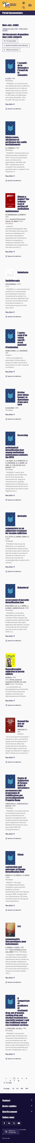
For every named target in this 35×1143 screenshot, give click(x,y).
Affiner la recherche (12, 50)
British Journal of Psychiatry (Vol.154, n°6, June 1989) (15, 682)
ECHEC (5, 30)
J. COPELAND (10, 1028)
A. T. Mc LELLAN (15, 465)
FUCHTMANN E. (10, 284)
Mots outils (23, 29)
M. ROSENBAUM (11, 215)
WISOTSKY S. (22, 729)
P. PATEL (16, 947)
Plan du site (6, 1138)
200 (26, 1088)
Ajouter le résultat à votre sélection (17, 45)
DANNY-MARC (10, 351)
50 (17, 1088)
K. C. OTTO (9, 537)
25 (13, 1088)
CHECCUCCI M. (22, 804)
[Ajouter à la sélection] (6, 109)
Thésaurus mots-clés (10, 29)
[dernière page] (18, 1081)
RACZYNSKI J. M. (11, 606)
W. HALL (19, 1028)
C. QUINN (17, 537)
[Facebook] (4, 1123)
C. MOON (26, 875)
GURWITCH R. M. (18, 608)
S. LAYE (8, 78)
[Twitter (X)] (14, 1123)
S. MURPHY (21, 215)
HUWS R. (8, 677)
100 (22, 1088)
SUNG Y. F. (25, 537)
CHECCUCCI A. (10, 804)
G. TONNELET (10, 148)
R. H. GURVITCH (19, 461)
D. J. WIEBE (20, 463)
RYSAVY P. (9, 875)
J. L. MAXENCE (22, 351)
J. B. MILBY (9, 461)
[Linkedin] (9, 1123)
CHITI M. (8, 806)
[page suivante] (14, 1081)
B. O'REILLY (18, 875)
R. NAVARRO (9, 408)
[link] (6, 1078)
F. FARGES (8, 947)
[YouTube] (19, 1123)
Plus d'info (9, 104)
